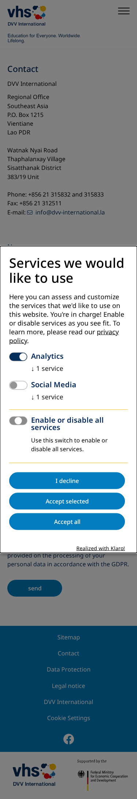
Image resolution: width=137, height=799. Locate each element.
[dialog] (68, 399)
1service (47, 368)
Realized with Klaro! (100, 548)
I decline (67, 481)
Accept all (67, 522)
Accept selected (67, 501)
